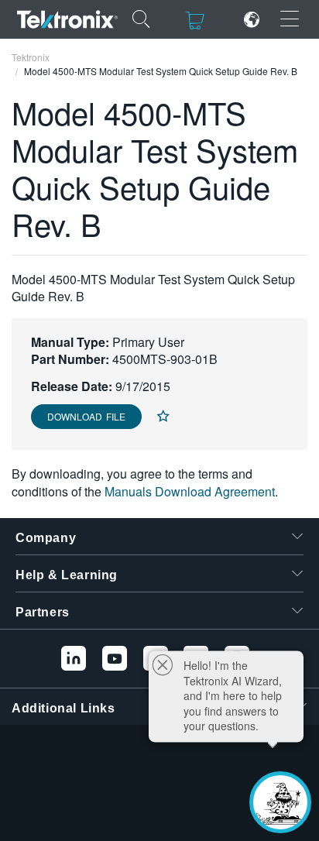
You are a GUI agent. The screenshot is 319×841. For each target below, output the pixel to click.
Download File (86, 416)
